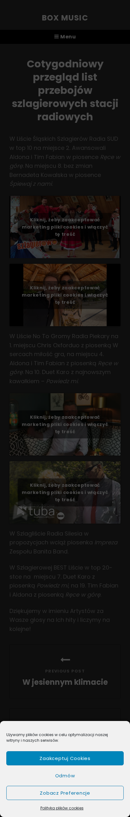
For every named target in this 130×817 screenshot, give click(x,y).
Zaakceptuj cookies (65, 758)
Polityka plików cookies (62, 808)
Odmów (65, 775)
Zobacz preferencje (65, 793)
